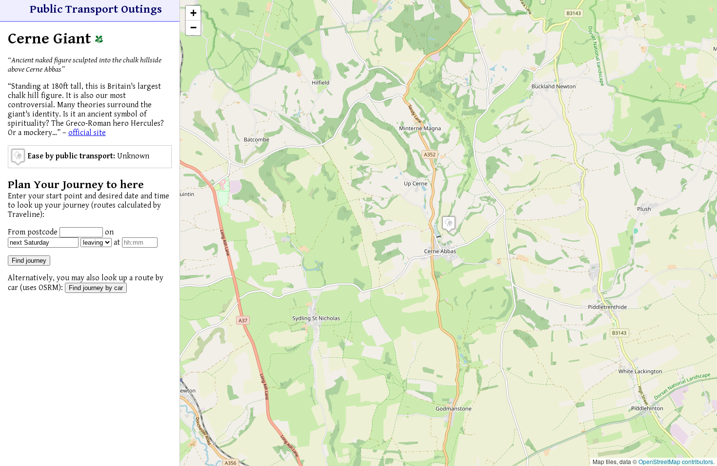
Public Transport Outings (96, 9)
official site (87, 132)
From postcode (33, 232)
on (109, 232)
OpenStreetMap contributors (675, 461)
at (117, 242)
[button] (449, 224)
